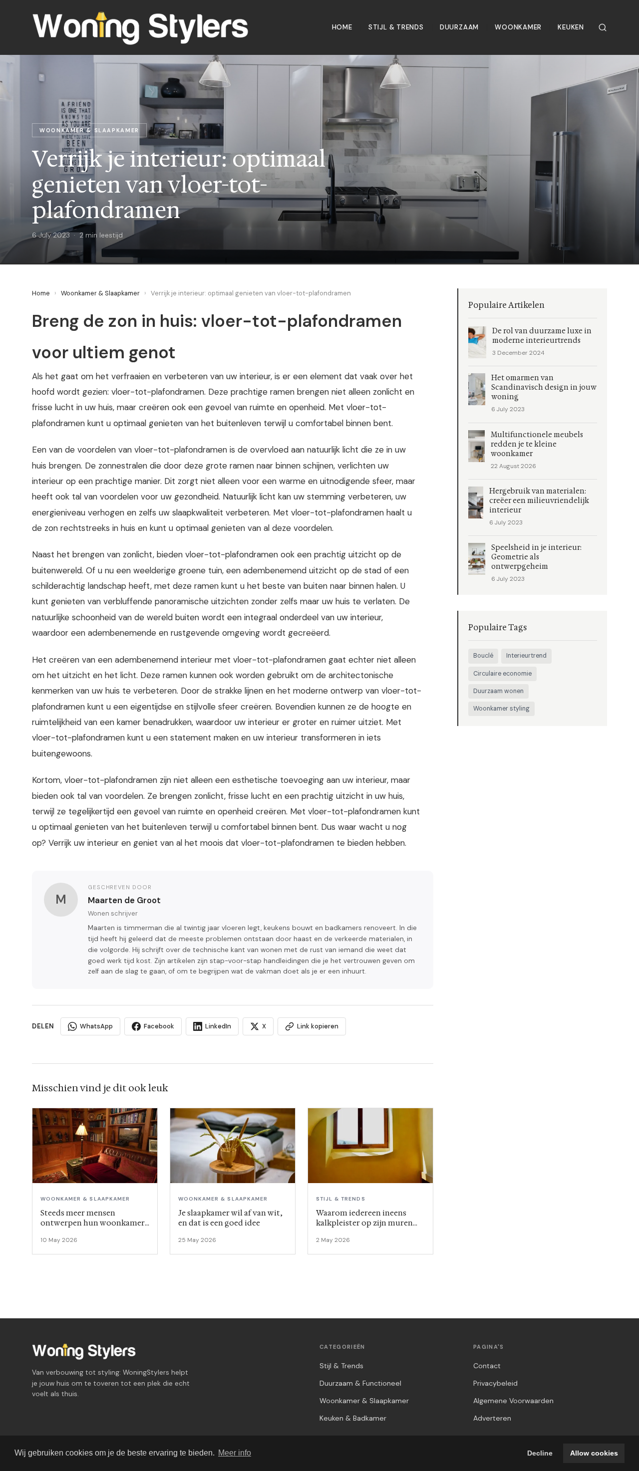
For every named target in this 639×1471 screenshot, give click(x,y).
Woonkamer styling (501, 709)
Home (342, 27)
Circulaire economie (502, 674)
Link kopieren (317, 1026)
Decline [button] (540, 1453)
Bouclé (483, 656)
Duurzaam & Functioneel (360, 1383)
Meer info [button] (234, 1453)
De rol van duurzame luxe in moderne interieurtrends (542, 335)
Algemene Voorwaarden (513, 1400)
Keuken (571, 27)
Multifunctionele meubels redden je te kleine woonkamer (537, 444)
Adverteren (492, 1418)
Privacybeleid (495, 1383)
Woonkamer (518, 27)
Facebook (159, 1026)
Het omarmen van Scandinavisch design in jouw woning (544, 387)
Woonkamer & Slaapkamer (100, 293)
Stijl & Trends (396, 27)
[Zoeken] (602, 27)
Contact (487, 1365)
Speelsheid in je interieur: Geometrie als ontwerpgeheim (536, 557)
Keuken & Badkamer (353, 1418)
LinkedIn (218, 1026)
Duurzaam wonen (498, 691)
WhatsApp (96, 1026)
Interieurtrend (526, 656)
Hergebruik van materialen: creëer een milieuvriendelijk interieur (539, 501)
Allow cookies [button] (594, 1453)
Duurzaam (459, 27)
